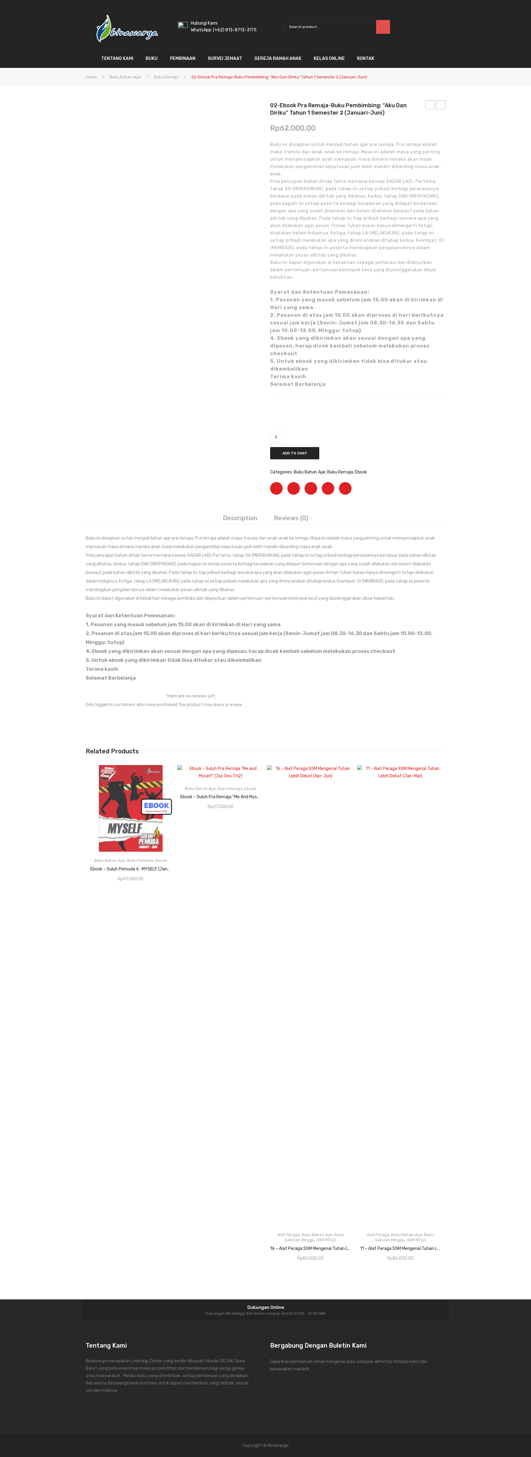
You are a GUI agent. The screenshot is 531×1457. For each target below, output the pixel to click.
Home (91, 77)
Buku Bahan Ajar (125, 77)
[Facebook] (276, 488)
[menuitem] (90, 58)
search (383, 27)
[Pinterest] (311, 488)
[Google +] (328, 488)
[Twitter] (293, 488)
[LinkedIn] (345, 488)
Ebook (361, 472)
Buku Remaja (166, 77)
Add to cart (294, 453)
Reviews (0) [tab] (291, 518)
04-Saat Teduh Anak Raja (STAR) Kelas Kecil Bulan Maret (440, 105)
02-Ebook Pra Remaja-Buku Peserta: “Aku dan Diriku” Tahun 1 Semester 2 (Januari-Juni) (430, 105)
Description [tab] (240, 518)
